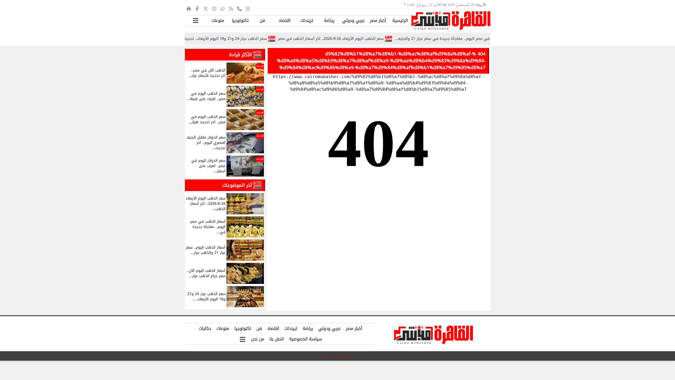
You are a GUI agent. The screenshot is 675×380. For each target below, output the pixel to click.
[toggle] (196, 20)
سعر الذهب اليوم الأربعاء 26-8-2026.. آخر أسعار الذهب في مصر (343, 38)
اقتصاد (284, 20)
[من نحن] (239, 8)
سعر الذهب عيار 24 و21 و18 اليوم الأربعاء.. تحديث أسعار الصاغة (225, 38)
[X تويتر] (205, 8)
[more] (248, 8)
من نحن (257, 339)
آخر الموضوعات (237, 185)
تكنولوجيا (240, 20)
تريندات (306, 20)
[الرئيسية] (189, 8)
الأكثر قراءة (240, 54)
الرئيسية (400, 20)
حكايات (205, 328)
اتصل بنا (276, 339)
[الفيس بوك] (197, 8)
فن (262, 20)
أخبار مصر (378, 20)
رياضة (329, 20)
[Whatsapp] (222, 8)
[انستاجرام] (214, 8)
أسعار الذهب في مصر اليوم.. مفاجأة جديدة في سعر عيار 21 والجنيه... (465, 38)
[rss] (231, 8)
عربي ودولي (353, 20)
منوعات (217, 20)
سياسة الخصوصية (305, 339)
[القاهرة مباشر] (450, 20)
